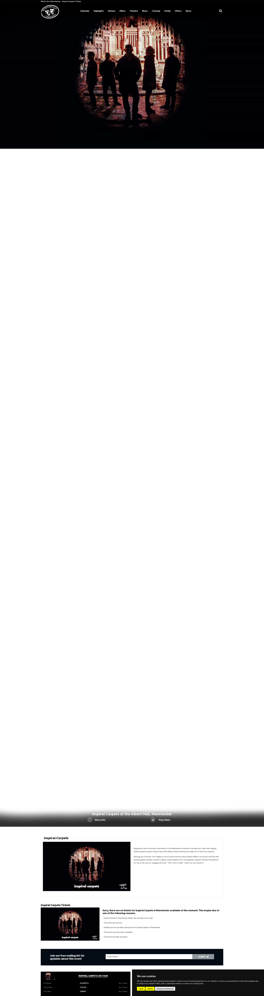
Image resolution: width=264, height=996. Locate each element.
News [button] (188, 11)
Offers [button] (122, 11)
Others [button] (178, 11)
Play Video (164, 820)
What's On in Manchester (51, 1)
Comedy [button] (156, 11)
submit (202, 957)
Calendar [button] (84, 11)
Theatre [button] (134, 11)
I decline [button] (150, 989)
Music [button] (145, 11)
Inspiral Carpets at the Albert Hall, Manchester (132, 814)
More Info (100, 820)
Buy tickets (123, 983)
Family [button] (167, 11)
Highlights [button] (99, 11)
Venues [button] (111, 11)
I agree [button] (141, 989)
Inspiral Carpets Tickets (71, 1)
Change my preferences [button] (165, 989)
